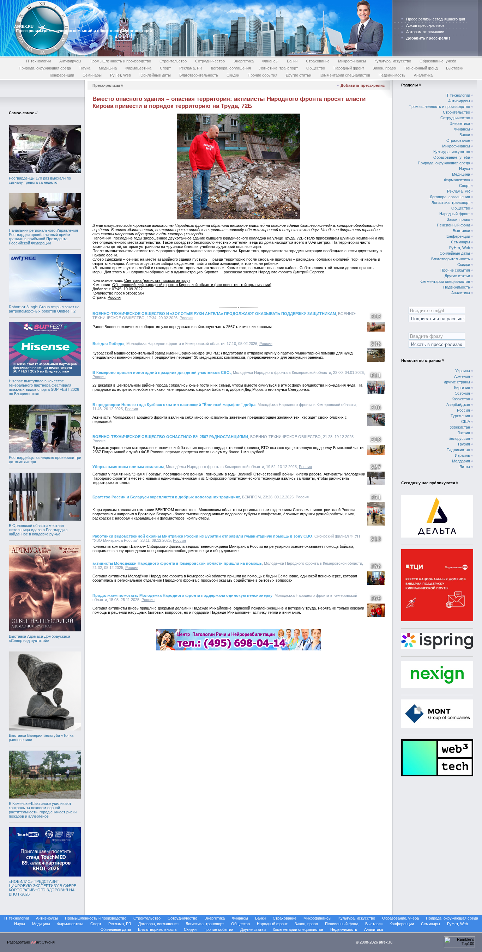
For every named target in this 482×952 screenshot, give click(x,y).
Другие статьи (298, 75)
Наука (84, 68)
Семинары (92, 75)
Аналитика (423, 75)
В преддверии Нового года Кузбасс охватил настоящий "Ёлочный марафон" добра (173, 404)
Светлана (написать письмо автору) (157, 280)
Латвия (463, 433)
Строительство (173, 61)
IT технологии (38, 61)
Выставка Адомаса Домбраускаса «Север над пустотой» (39, 638)
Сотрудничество (210, 61)
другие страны (457, 382)
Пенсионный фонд (421, 68)
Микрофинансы (352, 61)
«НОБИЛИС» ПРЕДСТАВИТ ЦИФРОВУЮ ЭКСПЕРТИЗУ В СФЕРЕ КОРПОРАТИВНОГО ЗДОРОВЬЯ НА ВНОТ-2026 (42, 887)
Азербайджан (458, 404)
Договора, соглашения (231, 68)
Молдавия (461, 461)
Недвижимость (392, 75)
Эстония (462, 393)
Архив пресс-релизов (425, 25)
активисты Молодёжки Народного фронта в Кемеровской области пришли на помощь (177, 563)
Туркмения (460, 416)
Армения (462, 376)
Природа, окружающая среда (45, 68)
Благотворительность (198, 75)
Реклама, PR (190, 68)
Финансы (270, 61)
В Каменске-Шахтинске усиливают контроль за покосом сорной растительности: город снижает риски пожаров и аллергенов (43, 809)
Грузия (464, 444)
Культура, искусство (392, 61)
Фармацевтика (138, 68)
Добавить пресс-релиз (363, 85)
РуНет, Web (120, 75)
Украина (462, 371)
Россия (114, 297)
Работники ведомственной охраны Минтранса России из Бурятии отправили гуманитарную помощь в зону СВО (202, 536)
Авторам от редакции (425, 32)
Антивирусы (70, 61)
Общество (315, 68)
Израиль (462, 455)
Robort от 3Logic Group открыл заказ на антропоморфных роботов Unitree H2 (44, 309)
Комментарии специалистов (345, 75)
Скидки (233, 75)
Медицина (108, 68)
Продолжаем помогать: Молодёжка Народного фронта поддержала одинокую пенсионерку (182, 595)
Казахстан (461, 399)
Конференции (62, 75)
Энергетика (243, 61)
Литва (464, 467)
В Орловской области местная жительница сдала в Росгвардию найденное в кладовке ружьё (38, 529)
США (465, 421)
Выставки (454, 68)
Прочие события (262, 75)
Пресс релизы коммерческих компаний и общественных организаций (84, 31)
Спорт (165, 68)
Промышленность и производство (120, 61)
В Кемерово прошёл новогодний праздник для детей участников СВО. (161, 372)
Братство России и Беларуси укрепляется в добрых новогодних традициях (166, 497)
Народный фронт (348, 68)
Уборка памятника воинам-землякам (128, 467)
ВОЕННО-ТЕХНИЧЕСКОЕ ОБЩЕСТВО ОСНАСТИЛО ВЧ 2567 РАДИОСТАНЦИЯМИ (170, 437)
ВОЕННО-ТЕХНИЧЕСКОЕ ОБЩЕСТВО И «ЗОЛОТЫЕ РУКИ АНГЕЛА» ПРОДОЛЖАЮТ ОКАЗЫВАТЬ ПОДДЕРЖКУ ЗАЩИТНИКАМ (214, 313)
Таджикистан (458, 450)
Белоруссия (459, 438)
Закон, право (384, 68)
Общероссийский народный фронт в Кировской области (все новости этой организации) (191, 285)
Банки (292, 61)
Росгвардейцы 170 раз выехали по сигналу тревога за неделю (40, 180)
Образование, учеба (438, 61)
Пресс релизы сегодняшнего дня (435, 19)
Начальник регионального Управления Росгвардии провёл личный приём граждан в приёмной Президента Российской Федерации (43, 236)
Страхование (318, 61)
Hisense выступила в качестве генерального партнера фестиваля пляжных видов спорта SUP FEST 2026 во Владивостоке (44, 387)
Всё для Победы (108, 343)
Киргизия (462, 388)
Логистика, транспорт (278, 68)
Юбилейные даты (155, 75)
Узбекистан (460, 427)
